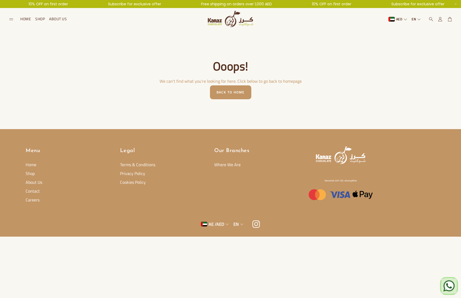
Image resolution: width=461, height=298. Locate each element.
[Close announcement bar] (456, 4)
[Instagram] (256, 224)
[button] (11, 19)
